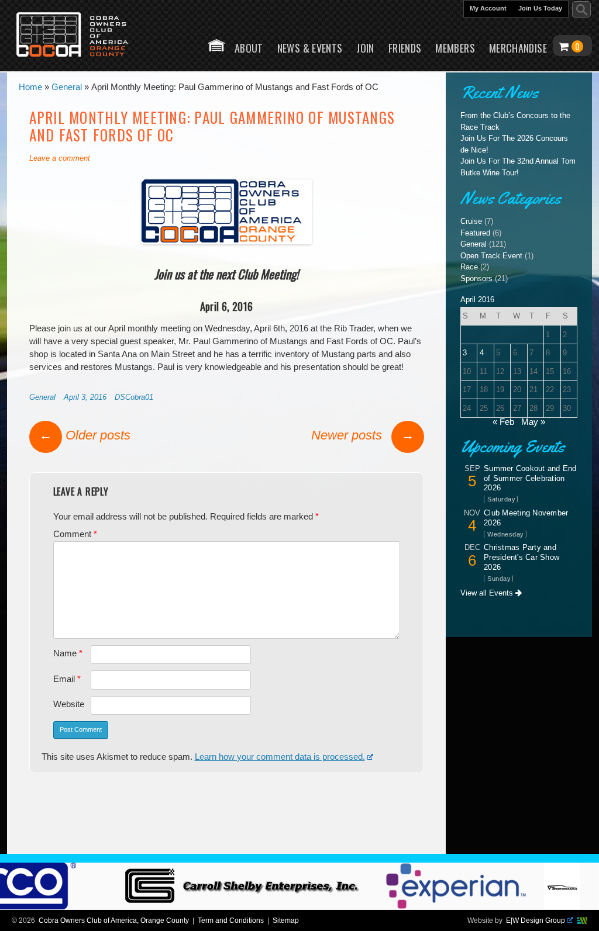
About (249, 48)
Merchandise (518, 48)
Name (67, 653)
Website (68, 704)
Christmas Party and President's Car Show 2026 (521, 557)
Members (455, 48)
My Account (488, 8)
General (42, 397)
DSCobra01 (134, 397)
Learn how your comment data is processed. (280, 757)
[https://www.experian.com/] (469, 906)
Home (216, 45)
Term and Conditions (231, 920)
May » (533, 422)
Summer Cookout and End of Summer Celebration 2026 (530, 478)
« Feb (503, 422)
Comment (75, 534)
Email (67, 679)
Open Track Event (491, 255)
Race (469, 266)
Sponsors (476, 278)
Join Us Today (540, 8)
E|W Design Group (535, 920)
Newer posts (362, 435)
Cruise (471, 221)
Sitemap (286, 920)
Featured (475, 233)
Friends (405, 48)
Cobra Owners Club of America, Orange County (114, 920)
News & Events (310, 48)
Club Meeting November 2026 (526, 517)
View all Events (487, 593)
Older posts (84, 435)
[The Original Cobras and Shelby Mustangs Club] (80, 35)
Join (365, 48)
